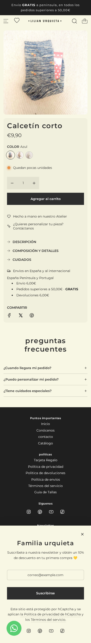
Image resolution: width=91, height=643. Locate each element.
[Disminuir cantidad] (12, 183)
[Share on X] (20, 316)
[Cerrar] (82, 534)
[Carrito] (85, 21)
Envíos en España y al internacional (41, 271)
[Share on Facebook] (9, 316)
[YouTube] (51, 512)
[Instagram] (29, 512)
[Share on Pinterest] (32, 316)
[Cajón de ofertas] (17, 20)
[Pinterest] (40, 512)
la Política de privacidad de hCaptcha (50, 614)
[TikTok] (62, 512)
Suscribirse (45, 593)
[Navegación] (6, 21)
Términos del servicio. (48, 620)
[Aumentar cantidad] (34, 183)
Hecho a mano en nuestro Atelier (40, 216)
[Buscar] (74, 21)
